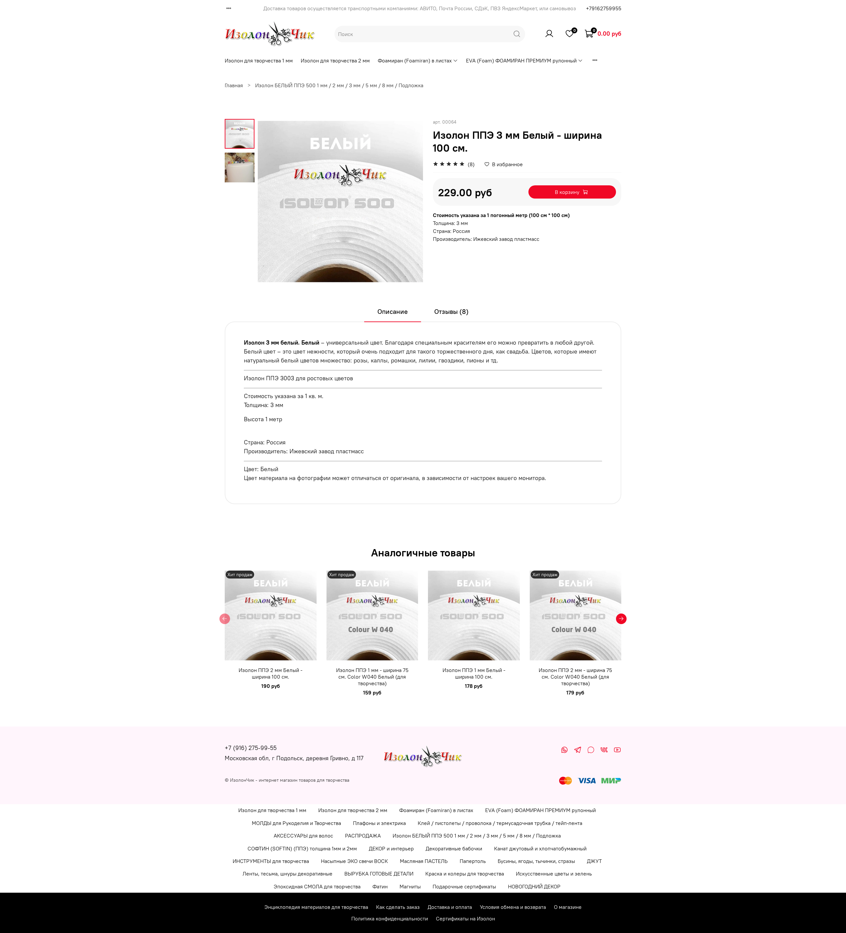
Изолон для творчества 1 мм (259, 60)
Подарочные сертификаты (464, 886)
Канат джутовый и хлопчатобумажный (540, 848)
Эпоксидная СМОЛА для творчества (317, 886)
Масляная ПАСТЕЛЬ (424, 861)
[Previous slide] (271, 201)
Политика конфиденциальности (389, 918)
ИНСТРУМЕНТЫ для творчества (271, 861)
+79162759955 (603, 8)
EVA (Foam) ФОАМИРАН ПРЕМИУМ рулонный (521, 60)
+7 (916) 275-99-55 (251, 748)
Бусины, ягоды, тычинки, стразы (536, 861)
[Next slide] (410, 201)
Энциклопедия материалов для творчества (316, 907)
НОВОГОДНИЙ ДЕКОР (534, 886)
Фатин (380, 886)
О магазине (568, 907)
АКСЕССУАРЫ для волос (303, 835)
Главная (234, 85)
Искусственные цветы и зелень (554, 873)
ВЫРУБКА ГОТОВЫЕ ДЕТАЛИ (378, 873)
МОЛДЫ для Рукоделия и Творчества (296, 823)
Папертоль (473, 861)
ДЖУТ (594, 861)
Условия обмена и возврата (513, 907)
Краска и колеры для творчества (464, 873)
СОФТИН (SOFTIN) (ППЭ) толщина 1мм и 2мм (302, 848)
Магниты (410, 886)
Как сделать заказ (398, 907)
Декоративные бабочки (454, 848)
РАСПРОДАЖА (363, 835)
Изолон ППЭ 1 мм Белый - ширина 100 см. (473, 673)
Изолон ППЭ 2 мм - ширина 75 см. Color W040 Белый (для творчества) (575, 677)
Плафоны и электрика (379, 823)
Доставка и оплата (450, 907)
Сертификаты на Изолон (465, 918)
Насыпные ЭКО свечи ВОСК (354, 861)
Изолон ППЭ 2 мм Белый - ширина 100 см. (270, 673)
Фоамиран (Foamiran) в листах (415, 60)
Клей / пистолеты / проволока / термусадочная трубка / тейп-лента (500, 823)
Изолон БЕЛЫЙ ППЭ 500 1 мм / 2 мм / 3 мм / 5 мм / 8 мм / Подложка (339, 85)
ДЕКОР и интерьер (391, 848)
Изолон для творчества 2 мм (335, 60)
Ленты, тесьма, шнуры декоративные (287, 873)
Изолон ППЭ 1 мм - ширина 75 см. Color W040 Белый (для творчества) (372, 677)
